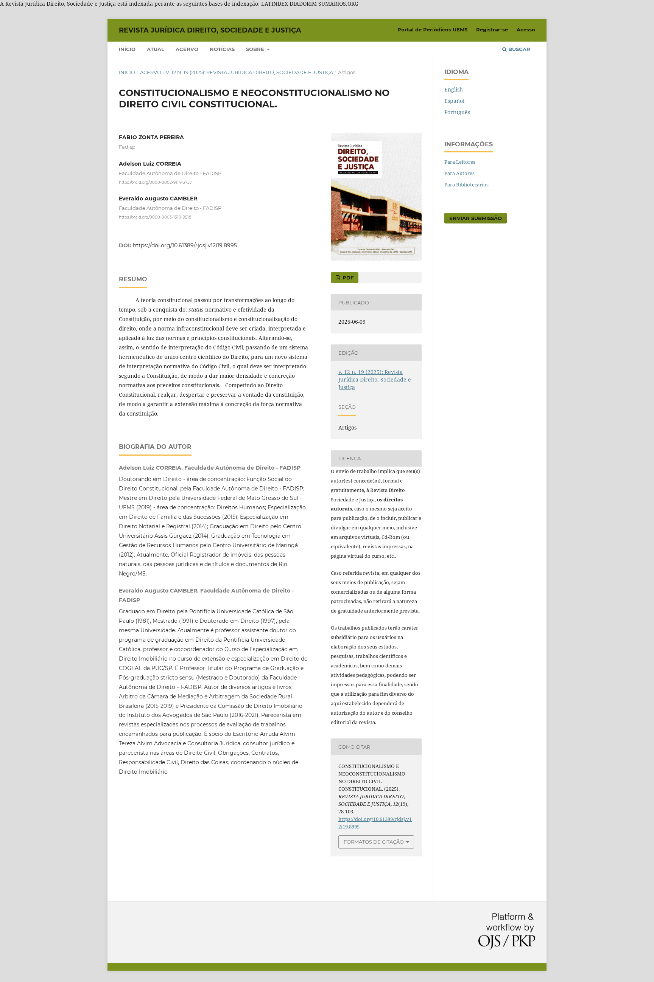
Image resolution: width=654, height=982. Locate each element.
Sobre (256, 49)
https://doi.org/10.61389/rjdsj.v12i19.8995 (185, 245)
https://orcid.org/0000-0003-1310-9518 (155, 216)
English (453, 89)
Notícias (222, 49)
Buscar (518, 49)
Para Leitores (459, 161)
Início (127, 49)
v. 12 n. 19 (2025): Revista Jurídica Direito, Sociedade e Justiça (249, 72)
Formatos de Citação (374, 842)
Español (454, 100)
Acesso (526, 29)
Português (457, 112)
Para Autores (459, 173)
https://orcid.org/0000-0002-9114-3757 (155, 182)
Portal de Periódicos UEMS (432, 29)
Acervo (187, 49)
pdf (347, 278)
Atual (155, 49)
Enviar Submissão (475, 218)
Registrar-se (492, 29)
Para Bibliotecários (466, 184)
